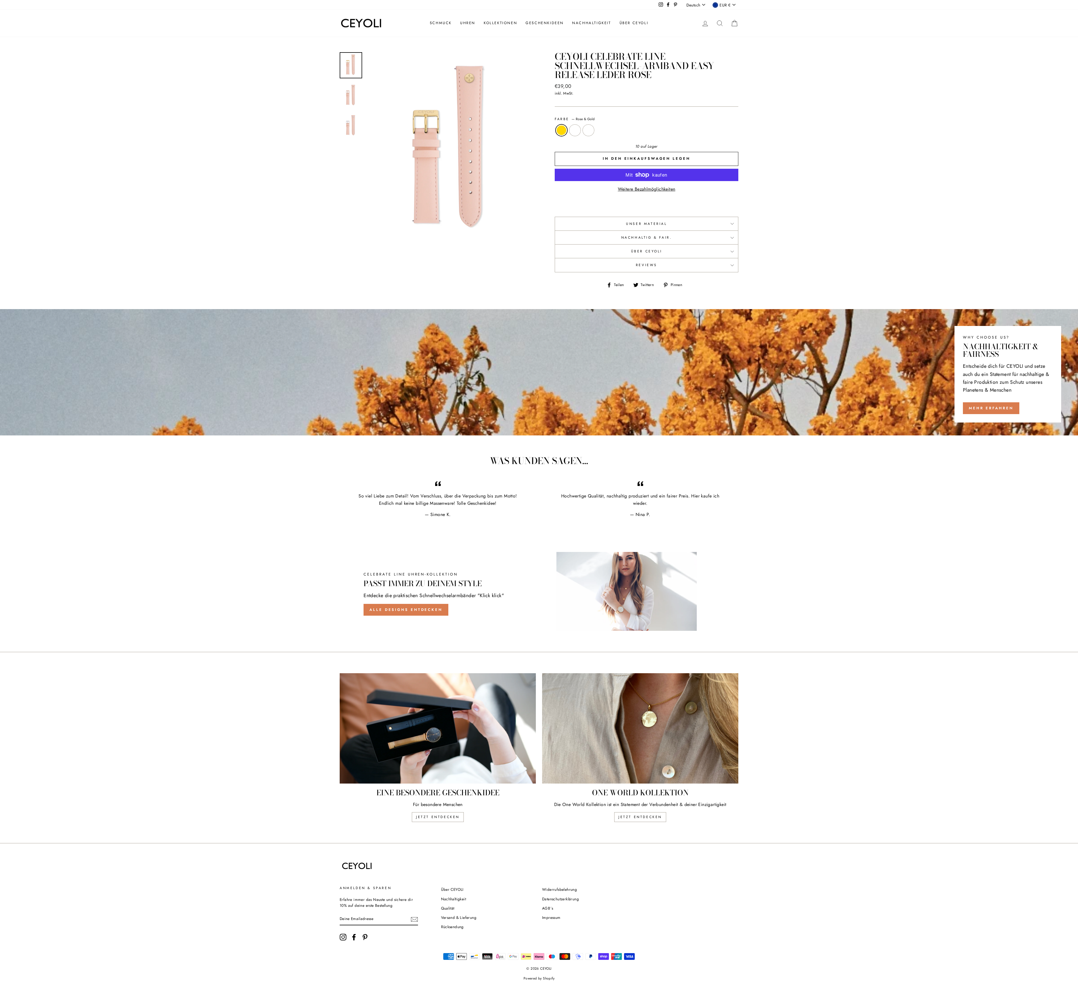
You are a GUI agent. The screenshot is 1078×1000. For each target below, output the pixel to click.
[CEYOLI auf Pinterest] (365, 937)
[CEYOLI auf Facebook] (354, 937)
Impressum (551, 917)
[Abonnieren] (414, 919)
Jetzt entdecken (438, 816)
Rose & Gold (561, 130)
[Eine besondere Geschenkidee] (438, 728)
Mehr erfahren (991, 408)
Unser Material (646, 223)
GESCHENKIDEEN (545, 23)
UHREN (467, 23)
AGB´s (547, 908)
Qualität (448, 908)
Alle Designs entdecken (405, 609)
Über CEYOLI (634, 23)
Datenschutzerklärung (560, 899)
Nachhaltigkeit (591, 23)
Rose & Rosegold (575, 130)
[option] (451, 151)
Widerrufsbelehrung (559, 889)
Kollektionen (500, 23)
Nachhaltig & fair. (646, 237)
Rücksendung (452, 927)
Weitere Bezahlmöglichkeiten (646, 189)
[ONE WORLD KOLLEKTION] (640, 728)
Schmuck (441, 23)
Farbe (575, 119)
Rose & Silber (588, 130)
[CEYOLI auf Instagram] (343, 937)
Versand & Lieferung (459, 917)
